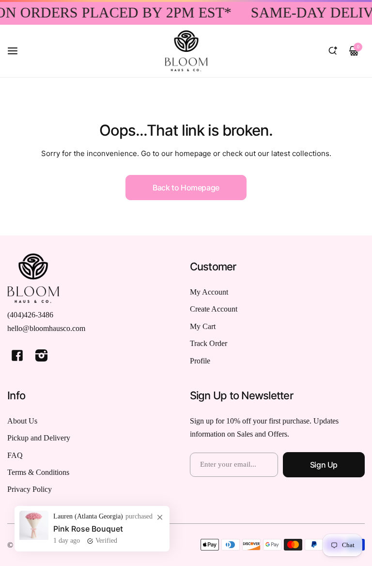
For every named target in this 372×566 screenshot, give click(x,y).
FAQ (15, 455)
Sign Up (324, 465)
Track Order (208, 343)
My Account (209, 292)
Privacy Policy (29, 489)
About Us (22, 421)
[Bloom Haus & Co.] (186, 51)
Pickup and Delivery (38, 438)
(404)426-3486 (30, 315)
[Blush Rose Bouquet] (33, 537)
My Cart (203, 326)
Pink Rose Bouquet (88, 529)
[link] (159, 517)
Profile (200, 361)
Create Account (213, 309)
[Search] (332, 51)
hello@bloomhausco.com (46, 328)
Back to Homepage (186, 187)
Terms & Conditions (38, 472)
